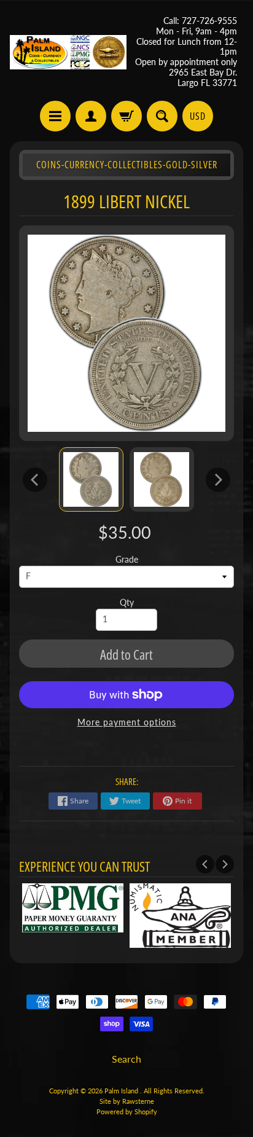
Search (126, 1059)
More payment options (126, 722)
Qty (127, 603)
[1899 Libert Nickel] (91, 479)
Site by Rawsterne (126, 1101)
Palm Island (122, 1091)
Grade (126, 560)
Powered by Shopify (126, 1112)
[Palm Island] (68, 52)
